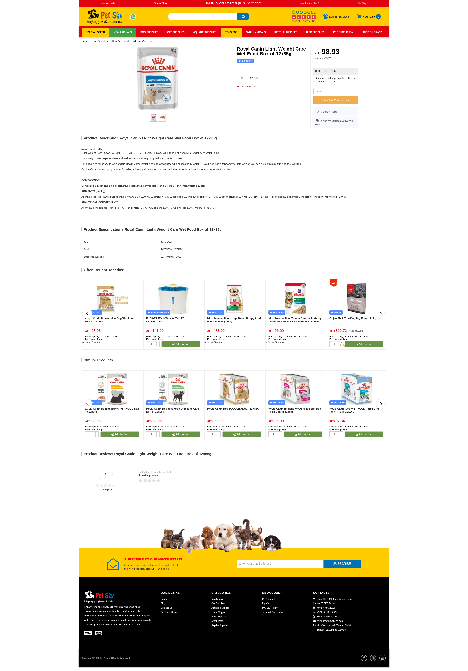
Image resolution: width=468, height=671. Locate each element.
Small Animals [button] (256, 32)
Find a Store (160, 3)
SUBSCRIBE (342, 563)
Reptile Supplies (220, 625)
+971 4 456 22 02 (227, 3)
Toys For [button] (231, 32)
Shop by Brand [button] (372, 32)
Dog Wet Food (120, 41)
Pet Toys (362, 3)
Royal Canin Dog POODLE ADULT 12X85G (233, 408)
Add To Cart (182, 344)
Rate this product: (149, 475)
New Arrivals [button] (123, 32)
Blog (163, 603)
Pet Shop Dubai (169, 612)
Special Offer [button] (95, 32)
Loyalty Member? (309, 3)
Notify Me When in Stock (336, 99)
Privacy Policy (270, 607)
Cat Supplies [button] (176, 32)
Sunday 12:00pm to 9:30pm (331, 629)
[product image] (158, 78)
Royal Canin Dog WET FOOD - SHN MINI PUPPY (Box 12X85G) (354, 410)
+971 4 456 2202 (326, 607)
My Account (268, 599)
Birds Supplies (219, 616)
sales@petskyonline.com (330, 621)
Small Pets (217, 621)
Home (84, 41)
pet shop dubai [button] (343, 32)
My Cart (266, 603)
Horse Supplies (219, 612)
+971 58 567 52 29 (327, 616)
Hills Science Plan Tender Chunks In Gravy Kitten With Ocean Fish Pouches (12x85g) (295, 320)
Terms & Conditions (272, 612)
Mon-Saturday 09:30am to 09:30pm (335, 625)
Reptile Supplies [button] (285, 32)
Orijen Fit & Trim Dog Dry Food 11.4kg (352, 318)
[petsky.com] (104, 17)
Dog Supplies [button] (149, 32)
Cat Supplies (218, 603)
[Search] (243, 16)
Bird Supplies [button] (315, 32)
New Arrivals (108, 3)
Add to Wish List (247, 86)
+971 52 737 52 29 (251, 3)
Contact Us (166, 607)
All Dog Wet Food (143, 41)
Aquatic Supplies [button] (204, 32)
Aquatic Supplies (220, 607)
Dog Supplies (100, 41)
